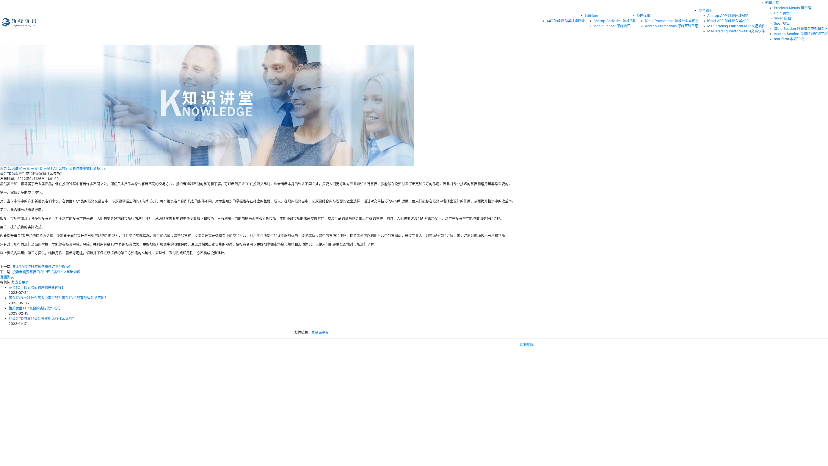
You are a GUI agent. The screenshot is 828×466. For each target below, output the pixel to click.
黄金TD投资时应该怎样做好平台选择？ (42, 266)
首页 (3, 168)
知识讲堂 (772, 2)
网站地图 (527, 344)
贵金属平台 (320, 332)
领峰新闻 (592, 15)
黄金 (26, 168)
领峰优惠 (643, 15)
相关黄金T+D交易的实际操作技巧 (34, 308)
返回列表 (7, 277)
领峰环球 (578, 21)
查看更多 (22, 282)
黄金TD (36, 168)
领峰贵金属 (562, 21)
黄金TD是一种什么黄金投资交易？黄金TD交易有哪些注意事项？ (58, 298)
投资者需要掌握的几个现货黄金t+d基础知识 (46, 272)
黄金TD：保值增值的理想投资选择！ (37, 287)
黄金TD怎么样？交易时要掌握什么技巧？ (75, 168)
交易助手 (705, 10)
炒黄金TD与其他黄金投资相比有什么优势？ (42, 318)
